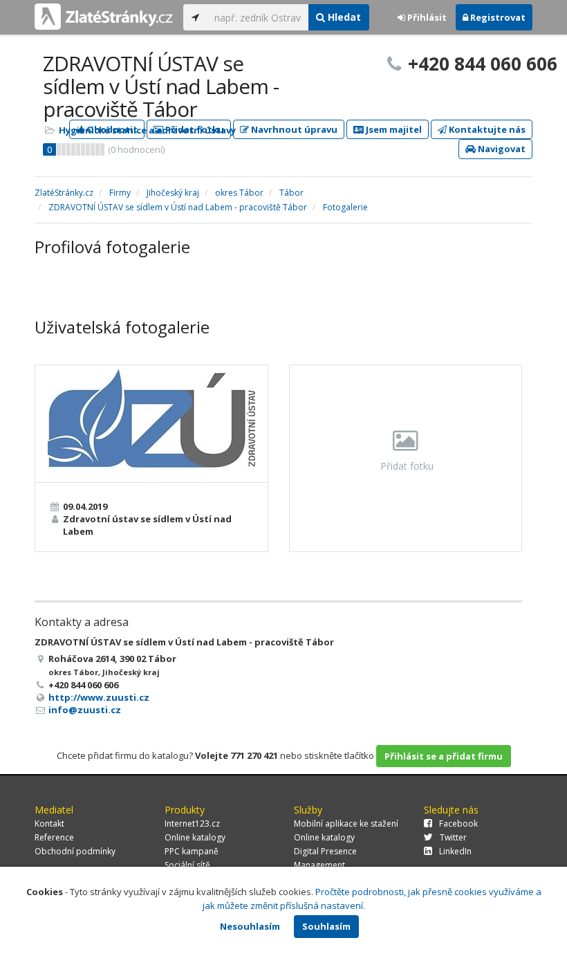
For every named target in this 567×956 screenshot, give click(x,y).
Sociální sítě (187, 865)
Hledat (343, 17)
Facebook (458, 823)
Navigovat (501, 149)
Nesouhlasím (250, 926)
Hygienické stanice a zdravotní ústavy (147, 130)
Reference (54, 837)
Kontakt (49, 823)
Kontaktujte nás (486, 129)
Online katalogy (195, 837)
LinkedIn (455, 851)
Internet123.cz (192, 823)
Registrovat (497, 17)
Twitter (453, 837)
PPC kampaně (192, 851)
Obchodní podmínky (75, 851)
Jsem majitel (393, 129)
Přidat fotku (406, 465)
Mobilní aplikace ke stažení (346, 823)
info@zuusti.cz (84, 710)
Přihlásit (426, 17)
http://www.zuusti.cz (98, 697)
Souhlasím (326, 926)
